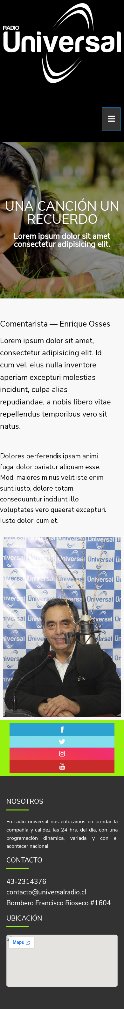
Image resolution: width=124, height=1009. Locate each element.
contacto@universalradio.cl (46, 892)
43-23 (16, 881)
